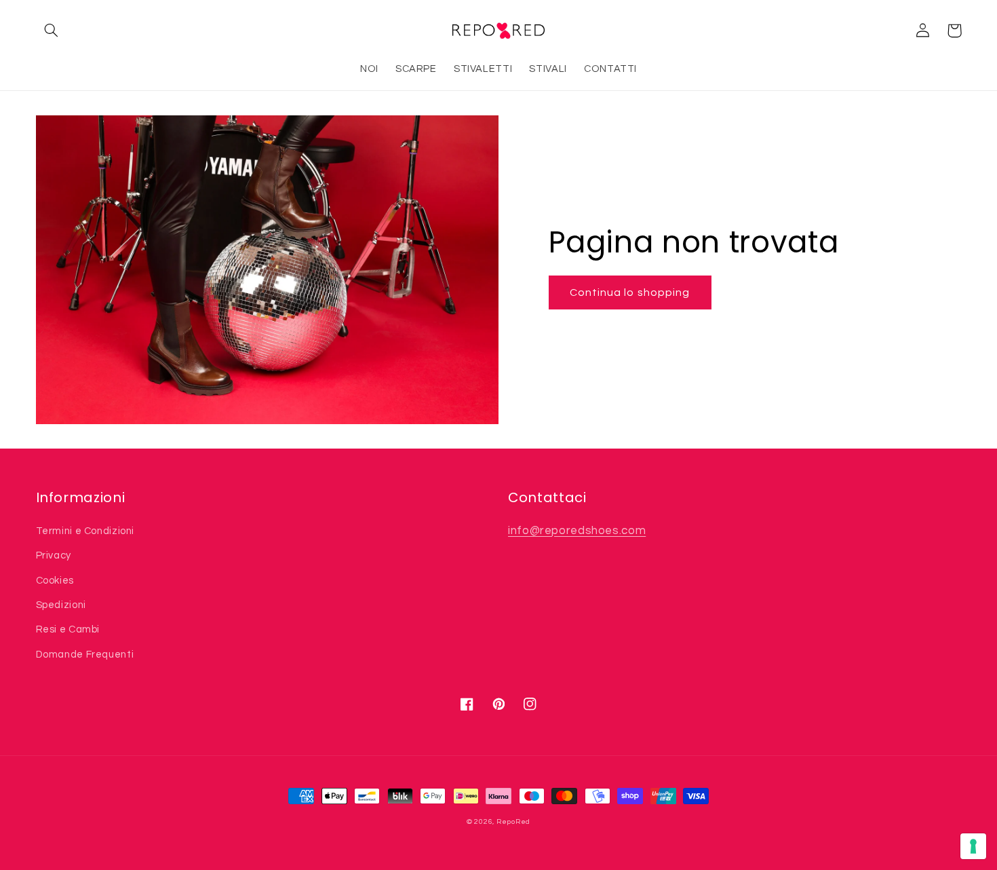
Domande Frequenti (85, 654)
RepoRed (513, 821)
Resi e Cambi (68, 629)
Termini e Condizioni (85, 531)
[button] (51, 30)
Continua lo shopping (630, 292)
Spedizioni (61, 605)
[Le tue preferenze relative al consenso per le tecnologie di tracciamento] (973, 846)
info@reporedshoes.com (577, 531)
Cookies (55, 580)
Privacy (53, 555)
